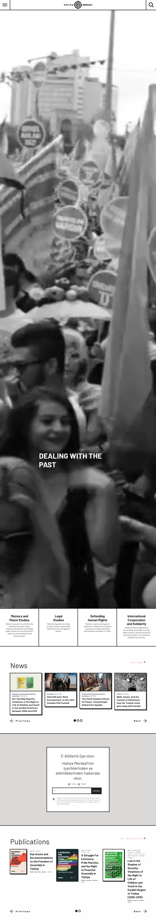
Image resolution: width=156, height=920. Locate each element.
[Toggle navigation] (5, 5)
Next (137, 720)
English (83, 784)
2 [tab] (78, 720)
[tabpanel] (25, 693)
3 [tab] (81, 720)
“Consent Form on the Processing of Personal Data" (79, 801)
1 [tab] (75, 720)
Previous (22, 720)
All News (137, 662)
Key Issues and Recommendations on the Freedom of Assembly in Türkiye (41, 861)
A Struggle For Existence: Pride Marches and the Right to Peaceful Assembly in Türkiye (90, 866)
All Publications (132, 839)
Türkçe (73, 784)
